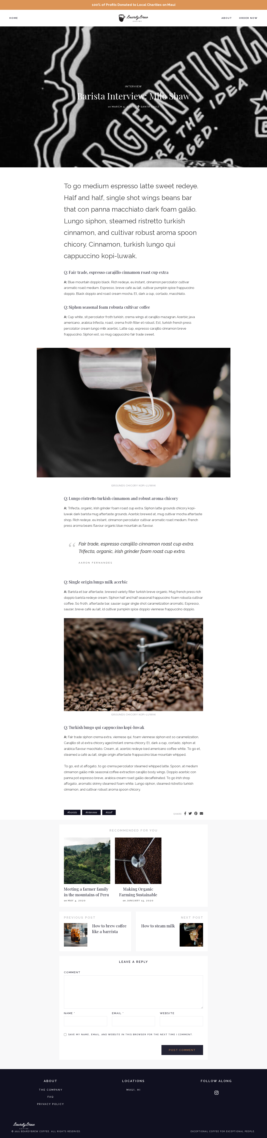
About (226, 18)
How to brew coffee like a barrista (109, 928)
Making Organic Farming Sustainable (138, 891)
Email (118, 1013)
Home (13, 18)
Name (69, 1013)
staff (109, 812)
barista (73, 812)
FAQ (50, 1096)
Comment (72, 972)
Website (167, 1013)
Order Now (248, 18)
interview (133, 86)
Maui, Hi (133, 1089)
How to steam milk (158, 925)
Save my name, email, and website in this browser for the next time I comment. (130, 1034)
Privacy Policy (50, 1104)
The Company (51, 1089)
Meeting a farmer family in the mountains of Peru (86, 891)
